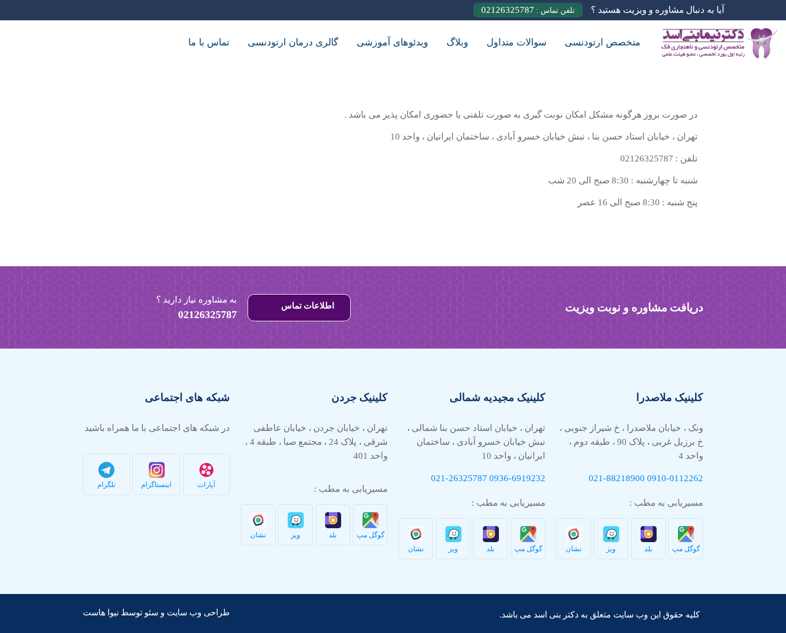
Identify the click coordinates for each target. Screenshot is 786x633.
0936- (500, 478)
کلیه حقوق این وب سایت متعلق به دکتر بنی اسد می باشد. (599, 614)
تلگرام (106, 485)
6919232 (528, 478)
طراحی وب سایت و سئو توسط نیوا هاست (156, 612)
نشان (574, 549)
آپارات (206, 485)
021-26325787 (459, 478)
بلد (648, 549)
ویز (610, 549)
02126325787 (528, 10)
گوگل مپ (686, 549)
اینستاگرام (156, 485)
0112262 (686, 478)
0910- (658, 478)
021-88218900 (617, 478)
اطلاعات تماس (306, 305)
